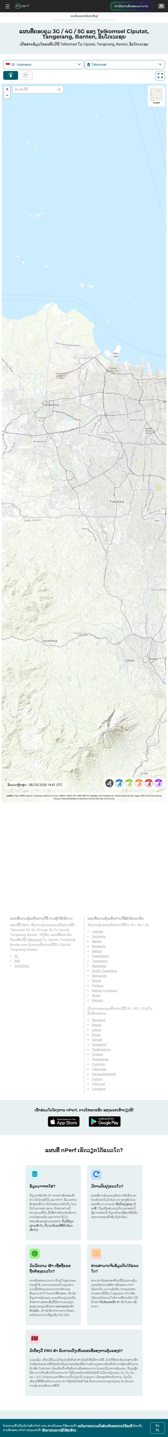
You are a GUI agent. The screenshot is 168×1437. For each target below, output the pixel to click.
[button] (7, 89)
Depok (96, 981)
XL (16, 956)
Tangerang (100, 961)
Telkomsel (34, 940)
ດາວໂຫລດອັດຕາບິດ (24, 75)
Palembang (100, 956)
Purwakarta (100, 1059)
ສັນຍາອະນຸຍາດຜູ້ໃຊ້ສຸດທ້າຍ (59, 1430)
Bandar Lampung (104, 990)
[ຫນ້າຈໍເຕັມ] (160, 75)
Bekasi (97, 951)
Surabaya (99, 936)
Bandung (98, 946)
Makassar (99, 966)
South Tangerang (104, 971)
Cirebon (97, 1054)
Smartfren (22, 966)
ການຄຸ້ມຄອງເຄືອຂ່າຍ (10, 75)
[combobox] (43, 64)
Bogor (96, 995)
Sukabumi (99, 1045)
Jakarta (97, 931)
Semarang (99, 976)
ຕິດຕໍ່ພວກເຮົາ (108, 1302)
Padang (97, 986)
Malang (97, 1000)
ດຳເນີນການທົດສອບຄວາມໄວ (131, 6)
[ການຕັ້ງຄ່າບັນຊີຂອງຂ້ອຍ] (161, 6)
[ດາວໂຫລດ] (63, 1121)
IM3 (17, 961)
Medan (97, 941)
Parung (97, 1079)
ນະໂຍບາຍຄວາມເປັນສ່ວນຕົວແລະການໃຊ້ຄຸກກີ (105, 1425)
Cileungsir (99, 1069)
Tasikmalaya (101, 1049)
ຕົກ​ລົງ (157, 1428)
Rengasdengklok (104, 1074)
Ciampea (98, 1064)
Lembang (99, 1089)
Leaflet (9, 796)
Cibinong (98, 1084)
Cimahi (97, 1040)
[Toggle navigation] (7, 6)
